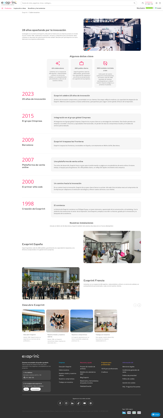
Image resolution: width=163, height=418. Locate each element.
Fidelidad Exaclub (85, 386)
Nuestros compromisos (66, 379)
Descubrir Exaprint (65, 367)
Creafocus (104, 372)
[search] (134, 3)
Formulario (35, 389)
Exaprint (25, 12)
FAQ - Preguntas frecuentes (131, 387)
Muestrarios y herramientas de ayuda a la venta (89, 382)
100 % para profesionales (109, 369)
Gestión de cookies (129, 383)
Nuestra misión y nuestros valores (67, 374)
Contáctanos (148, 2)
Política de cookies (129, 379)
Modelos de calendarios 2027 (88, 373)
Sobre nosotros (64, 370)
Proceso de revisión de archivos (87, 368)
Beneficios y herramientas (36, 8)
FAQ (26, 389)
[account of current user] (156, 3)
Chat (157, 414)
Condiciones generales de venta (131, 371)
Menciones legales (128, 367)
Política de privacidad (129, 375)
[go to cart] (160, 3)
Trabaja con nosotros (66, 382)
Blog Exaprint (84, 377)
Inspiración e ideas (20, 8)
